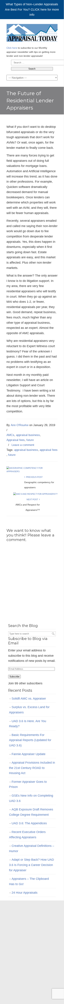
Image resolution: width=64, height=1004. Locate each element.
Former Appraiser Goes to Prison (28, 784)
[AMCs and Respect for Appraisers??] (35, 494)
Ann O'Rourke (19, 425)
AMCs (10, 435)
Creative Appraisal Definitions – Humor (31, 848)
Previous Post (34, 477)
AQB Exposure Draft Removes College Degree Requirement (31, 812)
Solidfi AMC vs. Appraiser (29, 698)
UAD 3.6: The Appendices (29, 823)
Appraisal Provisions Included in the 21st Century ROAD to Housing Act (32, 768)
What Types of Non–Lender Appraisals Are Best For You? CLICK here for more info (32, 9)
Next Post (33, 499)
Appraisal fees (15, 440)
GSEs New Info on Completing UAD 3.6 (31, 798)
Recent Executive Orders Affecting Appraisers (27, 834)
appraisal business (28, 435)
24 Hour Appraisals (24, 892)
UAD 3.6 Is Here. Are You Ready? (27, 723)
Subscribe (14, 676)
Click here (11, 47)
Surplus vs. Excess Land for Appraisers (29, 709)
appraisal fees (49, 450)
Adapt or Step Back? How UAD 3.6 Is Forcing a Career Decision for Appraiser (31, 865)
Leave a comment (23, 445)
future (30, 440)
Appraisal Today (32, 33)
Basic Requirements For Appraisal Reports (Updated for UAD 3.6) (30, 740)
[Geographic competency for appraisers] (30, 471)
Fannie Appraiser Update (28, 754)
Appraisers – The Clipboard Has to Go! (29, 881)
